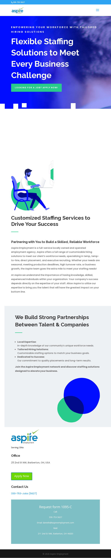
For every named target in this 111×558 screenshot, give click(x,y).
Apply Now (21, 476)
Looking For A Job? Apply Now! (36, 87)
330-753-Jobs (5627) (24, 493)
